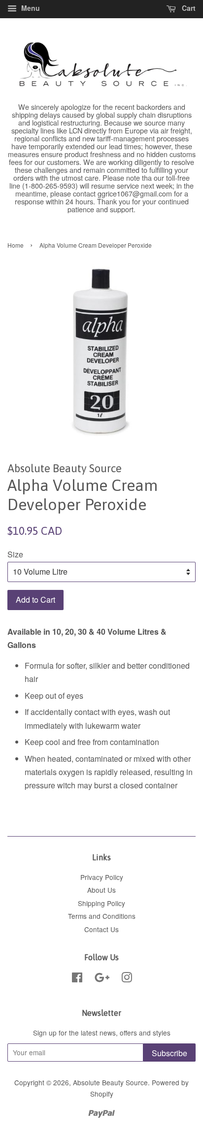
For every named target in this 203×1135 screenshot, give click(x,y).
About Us (101, 890)
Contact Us (101, 929)
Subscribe (169, 1053)
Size (15, 554)
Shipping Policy (101, 903)
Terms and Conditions (101, 916)
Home (15, 245)
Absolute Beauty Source (110, 1082)
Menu (29, 8)
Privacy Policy (101, 877)
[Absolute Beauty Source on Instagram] (126, 979)
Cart (188, 8)
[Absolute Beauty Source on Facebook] (77, 979)
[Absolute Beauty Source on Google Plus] (102, 979)
